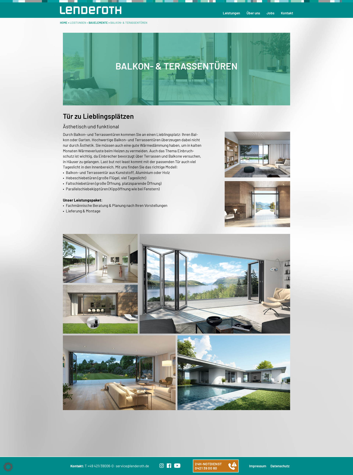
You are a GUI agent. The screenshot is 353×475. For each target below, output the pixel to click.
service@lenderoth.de (132, 466)
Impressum (257, 466)
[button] (8, 467)
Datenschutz (280, 466)
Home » (65, 22)
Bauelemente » (99, 22)
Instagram (161, 465)
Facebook (169, 465)
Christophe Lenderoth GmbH (90, 10)
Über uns (253, 13)
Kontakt (287, 13)
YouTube (177, 465)
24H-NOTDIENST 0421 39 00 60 (208, 466)
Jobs (270, 13)
